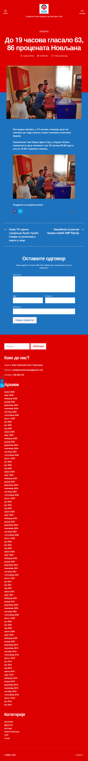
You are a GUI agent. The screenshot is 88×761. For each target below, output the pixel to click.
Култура (8, 728)
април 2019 (9, 671)
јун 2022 (8, 544)
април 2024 (9, 471)
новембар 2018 (11, 688)
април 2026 (9, 391)
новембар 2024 (11, 448)
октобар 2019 (10, 651)
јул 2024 (8, 461)
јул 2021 (8, 581)
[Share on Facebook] (15, 211)
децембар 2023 (11, 485)
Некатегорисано (11, 731)
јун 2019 (8, 664)
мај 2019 (8, 668)
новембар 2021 (11, 568)
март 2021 (9, 594)
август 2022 (9, 538)
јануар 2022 (9, 561)
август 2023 (9, 498)
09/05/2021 (44, 56)
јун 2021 (8, 584)
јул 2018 (8, 701)
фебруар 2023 (10, 518)
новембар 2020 (11, 608)
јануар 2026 (9, 401)
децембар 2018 (11, 684)
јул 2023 (8, 501)
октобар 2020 (10, 611)
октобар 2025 (10, 411)
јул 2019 (8, 661)
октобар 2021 (10, 571)
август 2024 (9, 458)
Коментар (17, 275)
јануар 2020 (9, 641)
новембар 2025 (11, 408)
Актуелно (44, 31)
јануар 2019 (9, 681)
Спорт (7, 738)
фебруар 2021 (10, 598)
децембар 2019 (11, 644)
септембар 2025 (11, 415)
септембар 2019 (11, 654)
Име (15, 296)
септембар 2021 (11, 574)
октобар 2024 (10, 451)
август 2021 (9, 578)
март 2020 (9, 634)
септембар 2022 (11, 534)
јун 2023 (8, 505)
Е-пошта (49, 296)
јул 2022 (8, 541)
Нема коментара (61, 56)
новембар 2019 (11, 648)
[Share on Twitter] (20, 211)
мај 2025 (8, 428)
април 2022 (9, 551)
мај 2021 (8, 588)
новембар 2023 (11, 488)
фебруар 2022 (10, 558)
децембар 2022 (11, 525)
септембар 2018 (11, 694)
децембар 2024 (11, 445)
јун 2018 (8, 704)
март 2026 (9, 395)
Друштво (8, 725)
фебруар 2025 (10, 438)
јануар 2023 (9, 521)
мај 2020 (8, 628)
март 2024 (9, 475)
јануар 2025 (9, 441)
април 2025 (9, 431)
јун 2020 (8, 624)
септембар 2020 (11, 614)
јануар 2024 (9, 481)
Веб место (17, 307)
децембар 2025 (11, 405)
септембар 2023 (11, 495)
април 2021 (9, 591)
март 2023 (9, 515)
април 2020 (9, 631)
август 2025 (9, 418)
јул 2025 (8, 421)
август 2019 (9, 658)
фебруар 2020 (10, 638)
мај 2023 (8, 508)
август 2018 (9, 698)
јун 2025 (8, 425)
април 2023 (9, 511)
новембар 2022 (11, 528)
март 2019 (9, 674)
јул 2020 (8, 621)
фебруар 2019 (10, 678)
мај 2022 (8, 548)
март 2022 (9, 554)
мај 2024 (8, 468)
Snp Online (30, 56)
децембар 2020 (11, 604)
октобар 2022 (10, 531)
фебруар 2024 (10, 478)
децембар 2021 (11, 564)
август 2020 (9, 618)
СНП (6, 735)
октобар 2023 (10, 491)
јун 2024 (8, 465)
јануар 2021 (9, 601)
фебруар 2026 (10, 398)
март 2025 (9, 435)
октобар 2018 (10, 691)
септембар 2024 (11, 455)
